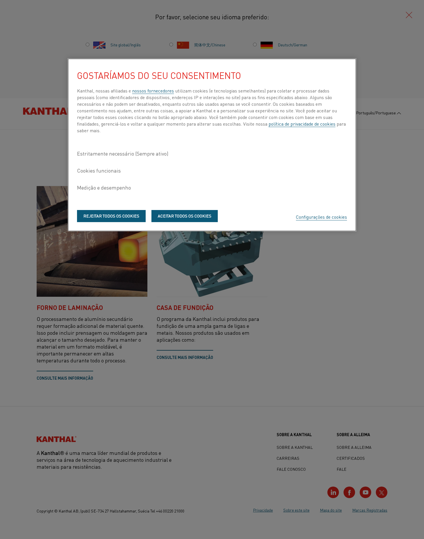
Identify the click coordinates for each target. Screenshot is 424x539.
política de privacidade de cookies (302, 123)
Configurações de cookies (321, 216)
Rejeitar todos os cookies (111, 216)
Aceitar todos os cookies (184, 216)
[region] (212, 144)
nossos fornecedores (153, 90)
